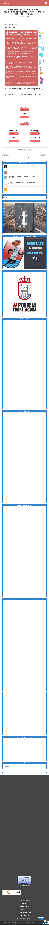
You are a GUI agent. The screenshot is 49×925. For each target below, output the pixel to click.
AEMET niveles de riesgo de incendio (24, 918)
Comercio (26, 16)
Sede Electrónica (24, 903)
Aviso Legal (17, 923)
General (29, 16)
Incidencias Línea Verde (24, 906)
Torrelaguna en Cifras (24, 915)
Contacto (12, 923)
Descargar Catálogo (24, 109)
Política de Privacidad (25, 923)
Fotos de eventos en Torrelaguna (24, 912)
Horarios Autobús (24, 909)
